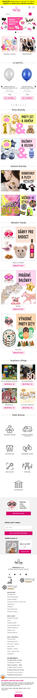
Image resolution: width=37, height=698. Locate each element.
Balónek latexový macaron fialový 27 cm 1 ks (10, 88)
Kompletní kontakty (12, 618)
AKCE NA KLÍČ (10, 472)
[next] (34, 24)
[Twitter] (15, 574)
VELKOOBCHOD (18, 490)
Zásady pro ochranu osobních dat (16, 601)
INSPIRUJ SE (9, 384)
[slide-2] (21, 32)
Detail (10, 90)
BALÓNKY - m (11, 648)
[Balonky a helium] (18, 149)
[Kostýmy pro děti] (27, 44)
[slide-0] (15, 32)
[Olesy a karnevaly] (18, 181)
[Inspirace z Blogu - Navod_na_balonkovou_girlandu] (9, 379)
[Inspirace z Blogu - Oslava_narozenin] (27, 379)
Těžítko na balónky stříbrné (27, 87)
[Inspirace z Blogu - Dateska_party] (9, 402)
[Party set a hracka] (18, 124)
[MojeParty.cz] (18, 562)
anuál (16, 648)
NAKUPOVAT (18, 266)
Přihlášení (29, 7)
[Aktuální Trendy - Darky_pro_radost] (18, 260)
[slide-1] (18, 32)
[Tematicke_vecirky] (18, 205)
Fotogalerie (10, 653)
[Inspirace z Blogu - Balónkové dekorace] (27, 402)
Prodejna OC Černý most (14, 674)
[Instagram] (26, 574)
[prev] (2, 24)
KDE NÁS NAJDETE (12, 658)
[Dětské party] (10, 44)
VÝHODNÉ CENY (9, 454)
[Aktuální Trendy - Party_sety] (18, 347)
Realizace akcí (11, 630)
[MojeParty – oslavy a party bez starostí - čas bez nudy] (16, 9)
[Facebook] (9, 574)
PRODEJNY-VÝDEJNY (10, 435)
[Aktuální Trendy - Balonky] (18, 304)
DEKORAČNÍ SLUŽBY (27, 454)
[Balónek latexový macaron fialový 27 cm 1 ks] (10, 81)
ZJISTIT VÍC (25, 552)
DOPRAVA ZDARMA (27, 435)
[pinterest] (20, 574)
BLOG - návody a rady (13, 651)
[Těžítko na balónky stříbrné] (27, 81)
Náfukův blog (18, 513)
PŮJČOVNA (27, 472)
